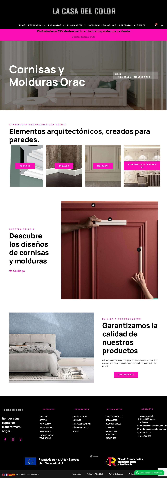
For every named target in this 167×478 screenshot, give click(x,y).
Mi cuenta (139, 25)
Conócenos (109, 25)
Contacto (125, 25)
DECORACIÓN (35, 25)
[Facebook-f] (5, 439)
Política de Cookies (116, 474)
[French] (7, 475)
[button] (162, 25)
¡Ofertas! (94, 25)
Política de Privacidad (95, 474)
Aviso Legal (76, 474)
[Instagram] (13, 439)
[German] (10, 475)
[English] (3, 475)
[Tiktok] (20, 439)
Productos (54, 25)
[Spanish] (14, 475)
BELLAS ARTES (75, 25)
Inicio (22, 25)
